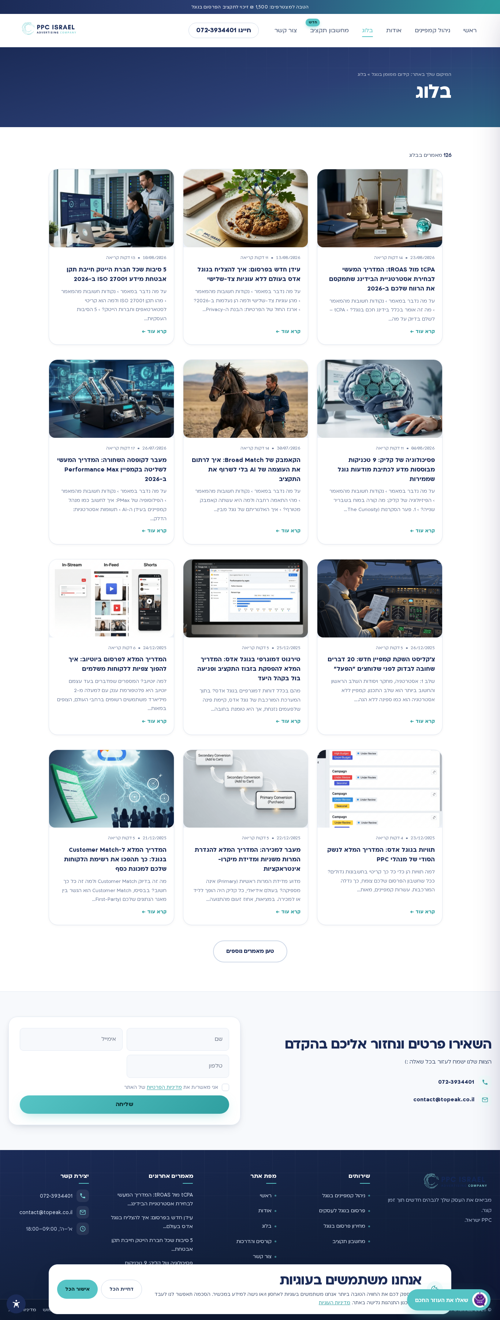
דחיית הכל (121, 1289)
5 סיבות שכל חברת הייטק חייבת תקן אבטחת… (152, 1245)
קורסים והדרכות (254, 1241)
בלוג (367, 30)
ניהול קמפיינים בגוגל (343, 1195)
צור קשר (286, 30)
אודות (394, 30)
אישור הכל (77, 1289)
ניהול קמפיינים (432, 30)
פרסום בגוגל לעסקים (342, 1210)
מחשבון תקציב (329, 30)
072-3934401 (456, 1082)
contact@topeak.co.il (443, 1099)
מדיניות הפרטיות (164, 1087)
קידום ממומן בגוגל (390, 74)
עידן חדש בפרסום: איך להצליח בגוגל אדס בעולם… (152, 1222)
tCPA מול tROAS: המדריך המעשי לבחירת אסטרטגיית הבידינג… (155, 1199)
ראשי (470, 30)
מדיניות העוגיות (334, 1302)
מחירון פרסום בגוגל (344, 1226)
